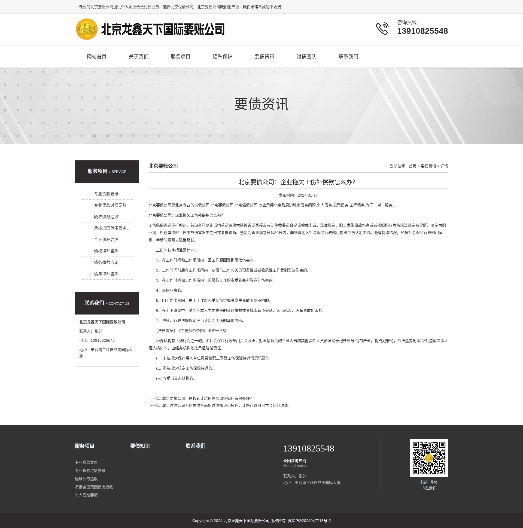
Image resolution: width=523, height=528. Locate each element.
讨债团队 (306, 56)
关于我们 (138, 56)
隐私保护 (222, 56)
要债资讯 (264, 56)
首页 (412, 166)
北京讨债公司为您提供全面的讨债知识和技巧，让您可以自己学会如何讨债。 (227, 405)
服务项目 (180, 56)
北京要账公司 (101, 7)
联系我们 (348, 56)
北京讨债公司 (182, 7)
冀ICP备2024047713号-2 (309, 520)
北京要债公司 (208, 7)
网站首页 (97, 56)
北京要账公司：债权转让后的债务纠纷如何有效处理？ (208, 398)
